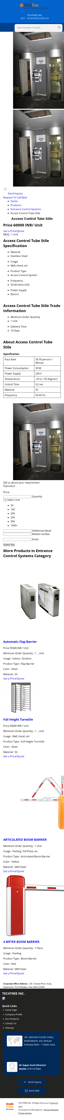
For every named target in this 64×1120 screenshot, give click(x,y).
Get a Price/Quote (13, 231)
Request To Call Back (15, 197)
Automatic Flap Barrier (20, 642)
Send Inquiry (15, 193)
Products (16, 205)
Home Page (11, 1009)
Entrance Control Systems (26, 209)
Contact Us (10, 1023)
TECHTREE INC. (35, 17)
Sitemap (9, 1027)
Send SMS (34, 1090)
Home (14, 201)
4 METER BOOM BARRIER (21, 942)
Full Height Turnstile (18, 719)
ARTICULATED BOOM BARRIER (25, 840)
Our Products (12, 1018)
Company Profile (13, 1014)
